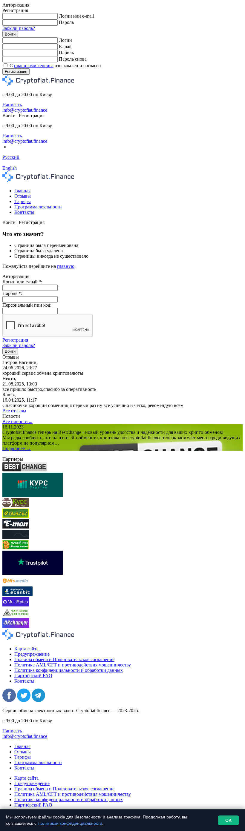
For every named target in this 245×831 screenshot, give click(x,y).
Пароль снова (73, 59)
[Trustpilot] (32, 573)
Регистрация (16, 71)
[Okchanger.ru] (15, 626)
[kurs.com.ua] (32, 495)
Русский (10, 157)
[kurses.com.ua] (15, 516)
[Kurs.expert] (15, 505)
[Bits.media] (15, 583)
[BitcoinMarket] (15, 537)
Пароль (66, 22)
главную (65, 266)
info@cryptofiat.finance (24, 110)
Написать (12, 104)
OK (228, 820)
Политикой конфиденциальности (70, 823)
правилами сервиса (33, 65)
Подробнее (16, 448)
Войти (10, 34)
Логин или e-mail (76, 16)
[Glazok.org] (15, 615)
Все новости (17, 421)
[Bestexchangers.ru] (15, 547)
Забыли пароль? (18, 28)
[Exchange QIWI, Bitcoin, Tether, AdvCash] (24, 469)
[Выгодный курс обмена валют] (15, 526)
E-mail (65, 46)
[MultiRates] (15, 604)
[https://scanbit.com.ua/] (17, 594)
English (9, 167)
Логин (65, 40)
